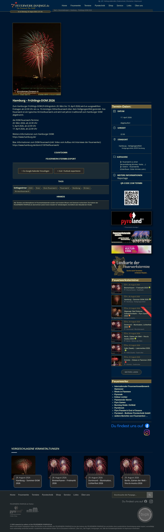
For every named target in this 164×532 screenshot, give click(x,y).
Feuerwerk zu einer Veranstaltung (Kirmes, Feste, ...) (133, 163)
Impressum (138, 1)
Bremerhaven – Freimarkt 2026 (136, 288)
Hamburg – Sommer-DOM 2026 (136, 299)
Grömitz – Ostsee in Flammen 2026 (137, 360)
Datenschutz (121, 1)
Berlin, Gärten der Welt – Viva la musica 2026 (136, 482)
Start (55, 10)
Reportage (122, 178)
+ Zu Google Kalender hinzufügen (35, 171)
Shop (111, 6)
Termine (87, 6)
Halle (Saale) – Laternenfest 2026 (137, 348)
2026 (30, 188)
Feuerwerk (64, 188)
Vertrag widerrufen (110, 1)
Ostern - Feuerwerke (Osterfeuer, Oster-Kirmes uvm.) (133, 168)
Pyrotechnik (100, 6)
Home (64, 6)
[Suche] (150, 495)
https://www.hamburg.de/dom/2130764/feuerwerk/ (36, 145)
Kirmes (87, 188)
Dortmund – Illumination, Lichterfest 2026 (99, 482)
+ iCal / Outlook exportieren (68, 171)
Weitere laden (131, 372)
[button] (99, 1)
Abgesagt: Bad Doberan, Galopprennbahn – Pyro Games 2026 (136, 313)
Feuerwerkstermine (125, 280)
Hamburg (76, 188)
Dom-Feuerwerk (50, 188)
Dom (38, 188)
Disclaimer (130, 1)
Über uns (139, 6)
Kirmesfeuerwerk (22, 191)
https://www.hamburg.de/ (24, 137)
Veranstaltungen (63, 10)
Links (129, 6)
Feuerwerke (76, 6)
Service (120, 6)
